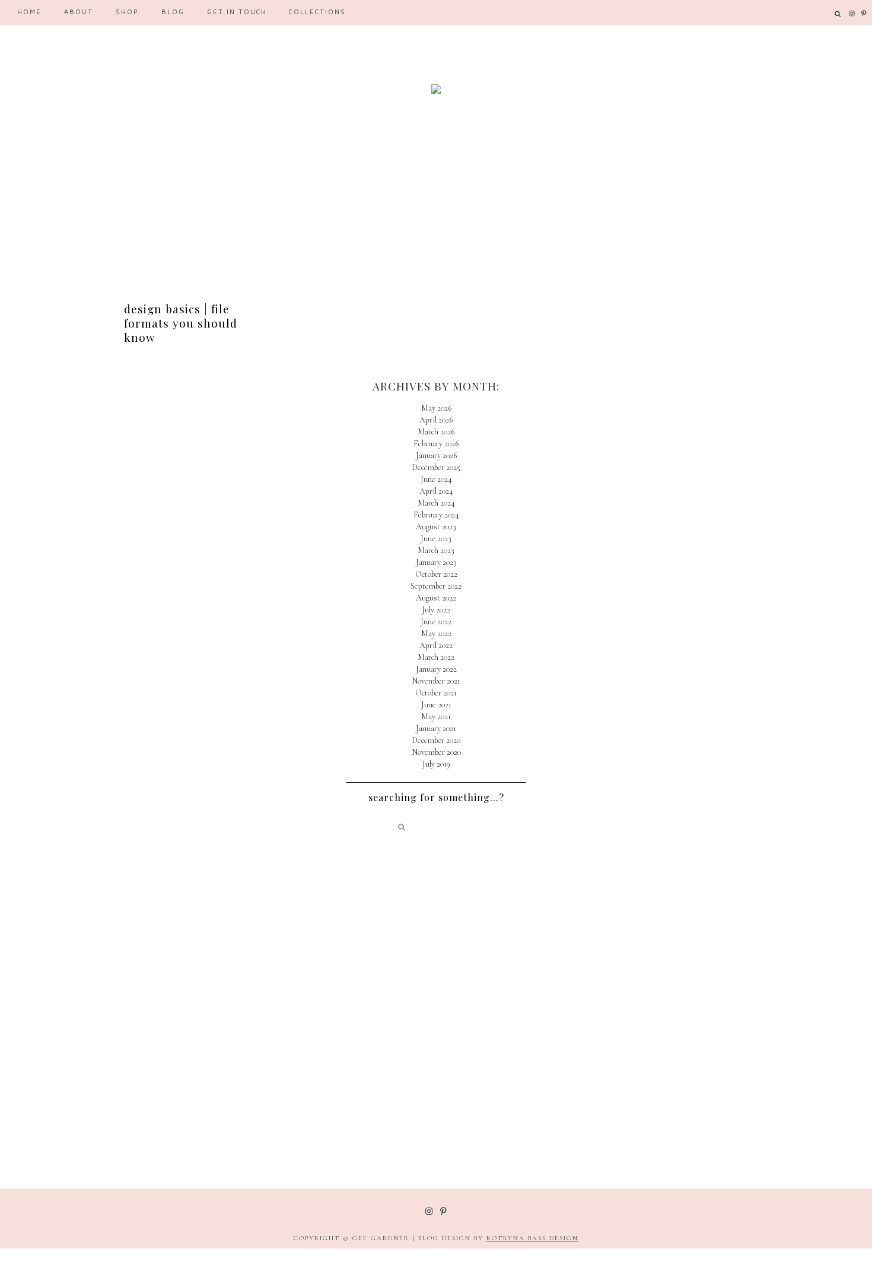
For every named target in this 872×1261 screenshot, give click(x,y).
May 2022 (436, 633)
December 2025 (436, 467)
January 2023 (436, 562)
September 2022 (436, 586)
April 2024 (436, 491)
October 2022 (436, 574)
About (78, 11)
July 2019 (436, 764)
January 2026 (436, 455)
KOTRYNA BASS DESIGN (532, 1238)
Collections (317, 11)
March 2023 (436, 550)
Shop (127, 11)
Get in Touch (237, 11)
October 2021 (436, 693)
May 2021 (436, 717)
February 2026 (436, 444)
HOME (29, 11)
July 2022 (436, 610)
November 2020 (436, 752)
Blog (172, 11)
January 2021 (436, 728)
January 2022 (436, 669)
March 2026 (436, 432)
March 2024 (436, 503)
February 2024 (436, 515)
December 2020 (436, 740)
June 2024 (436, 479)
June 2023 (436, 538)
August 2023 (436, 527)
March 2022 (436, 657)
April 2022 (436, 645)
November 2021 (436, 681)
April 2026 (436, 420)
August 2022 (436, 598)
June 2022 (436, 622)
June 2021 (436, 705)
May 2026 (436, 408)
